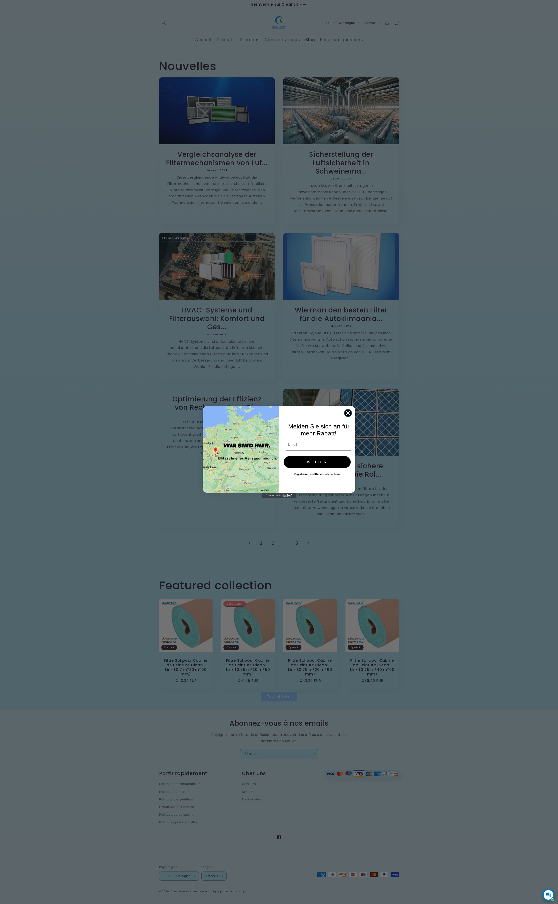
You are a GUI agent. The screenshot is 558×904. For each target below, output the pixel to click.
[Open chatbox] (548, 895)
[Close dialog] (348, 413)
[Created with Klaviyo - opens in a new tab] (279, 495)
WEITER (317, 462)
